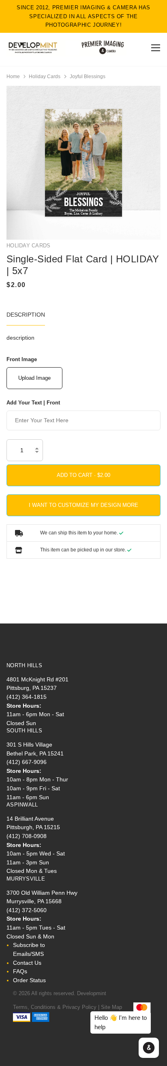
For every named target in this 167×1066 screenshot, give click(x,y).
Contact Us (27, 963)
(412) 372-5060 (26, 910)
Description (25, 314)
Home (13, 76)
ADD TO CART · (77, 475)
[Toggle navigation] (154, 48)
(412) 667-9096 (26, 762)
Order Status (29, 980)
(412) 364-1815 (26, 697)
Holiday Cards (44, 76)
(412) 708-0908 (26, 836)
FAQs (20, 971)
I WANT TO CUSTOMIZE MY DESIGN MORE (83, 505)
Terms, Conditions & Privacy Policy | (56, 1007)
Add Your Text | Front (33, 403)
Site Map (111, 1007)
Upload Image (34, 378)
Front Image (21, 359)
